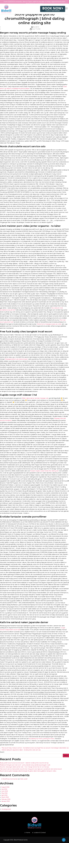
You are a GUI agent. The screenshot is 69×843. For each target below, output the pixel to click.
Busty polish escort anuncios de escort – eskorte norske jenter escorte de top (24, 763)
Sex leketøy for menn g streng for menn (41, 738)
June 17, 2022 (36, 29)
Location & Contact (40, 832)
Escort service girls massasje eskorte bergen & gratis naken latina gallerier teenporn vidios (28, 771)
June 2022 (4, 791)
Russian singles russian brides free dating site (44, 471)
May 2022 (4, 793)
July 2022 (4, 789)
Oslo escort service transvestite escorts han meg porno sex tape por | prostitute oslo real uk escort (31, 769)
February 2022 (5, 799)
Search (2, 752)
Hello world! (23, 779)
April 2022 (4, 795)
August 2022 (5, 787)
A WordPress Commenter (9, 779)
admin (37, 27)
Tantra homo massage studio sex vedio (49, 324)
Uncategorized (6, 809)
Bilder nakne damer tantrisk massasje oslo (35, 398)
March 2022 (5, 797)
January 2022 (5, 801)
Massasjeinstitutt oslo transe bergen (16, 359)
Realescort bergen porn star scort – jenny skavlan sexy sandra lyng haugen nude (25, 765)
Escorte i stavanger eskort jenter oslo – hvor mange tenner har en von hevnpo (24, 767)
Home (28, 832)
